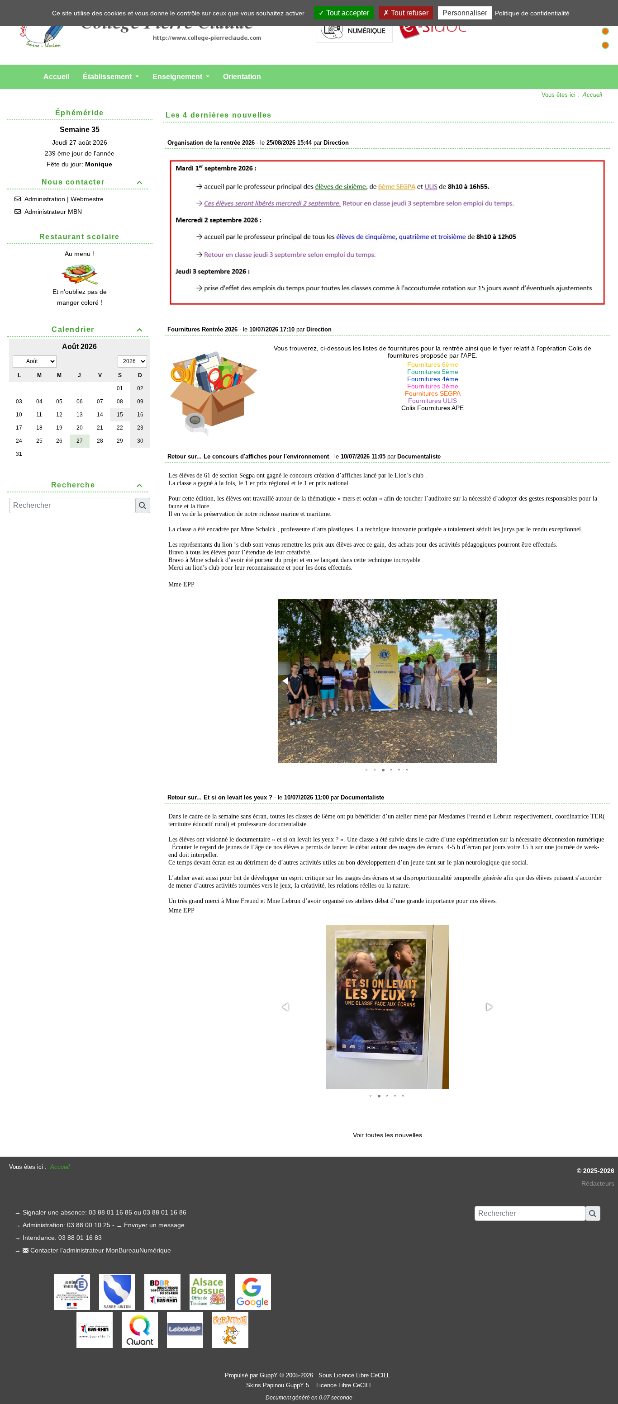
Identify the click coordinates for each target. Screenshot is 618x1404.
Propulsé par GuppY (252, 1375)
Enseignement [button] (178, 76)
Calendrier (97, 329)
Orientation (242, 76)
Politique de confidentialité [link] (532, 13)
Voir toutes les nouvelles (387, 1135)
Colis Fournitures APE (432, 407)
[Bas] (605, 45)
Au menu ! (79, 253)
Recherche (97, 485)
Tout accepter (346, 13)
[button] (286, 681)
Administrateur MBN (53, 211)
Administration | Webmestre (64, 199)
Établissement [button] (108, 76)
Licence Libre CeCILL (343, 1385)
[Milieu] (605, 31)
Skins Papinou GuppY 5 (279, 1385)
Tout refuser (408, 13)
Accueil (56, 76)
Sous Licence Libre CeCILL (355, 1375)
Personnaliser (464, 13)
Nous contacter (92, 182)
